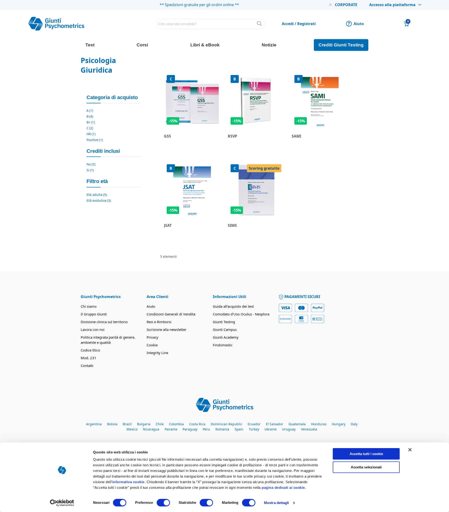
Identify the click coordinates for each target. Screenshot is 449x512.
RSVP (232, 136)
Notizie (269, 44)
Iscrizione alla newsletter (166, 329)
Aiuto (356, 23)
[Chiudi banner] (410, 449)
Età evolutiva (99, 200)
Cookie (152, 345)
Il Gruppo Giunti (94, 314)
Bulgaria (143, 424)
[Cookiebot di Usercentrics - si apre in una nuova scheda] (62, 502)
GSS (167, 136)
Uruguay (289, 429)
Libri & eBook (205, 44)
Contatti (87, 365)
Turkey (254, 429)
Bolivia (112, 424)
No (91, 164)
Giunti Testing (224, 321)
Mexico (132, 429)
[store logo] (56, 23)
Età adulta (97, 194)
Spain (239, 429)
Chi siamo (89, 306)
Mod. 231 (88, 357)
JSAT (168, 225)
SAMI (296, 136)
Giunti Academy (226, 337)
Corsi (142, 44)
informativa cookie (128, 482)
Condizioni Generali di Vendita (171, 314)
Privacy (152, 337)
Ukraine (270, 429)
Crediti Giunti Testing (341, 44)
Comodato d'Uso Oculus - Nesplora (241, 314)
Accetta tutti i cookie (366, 454)
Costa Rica (197, 424)
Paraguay (190, 429)
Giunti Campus (225, 329)
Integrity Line (157, 352)
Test (89, 44)
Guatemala (297, 424)
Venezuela (309, 429)
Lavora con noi (93, 329)
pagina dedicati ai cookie (283, 488)
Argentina (94, 424)
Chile (160, 424)
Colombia (176, 424)
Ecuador (254, 424)
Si (90, 170)
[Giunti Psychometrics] (224, 404)
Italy (354, 424)
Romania (222, 429)
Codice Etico (90, 350)
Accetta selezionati (366, 467)
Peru (206, 429)
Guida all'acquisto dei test (233, 306)
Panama (171, 429)
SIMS (232, 225)
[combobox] (211, 24)
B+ (91, 122)
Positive (95, 140)
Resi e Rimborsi (159, 321)
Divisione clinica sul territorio (104, 321)
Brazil (127, 424)
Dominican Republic (226, 424)
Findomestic (222, 345)
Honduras (318, 424)
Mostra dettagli (276, 503)
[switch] (163, 503)
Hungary (338, 424)
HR (91, 134)
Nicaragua (151, 429)
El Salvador (274, 424)
